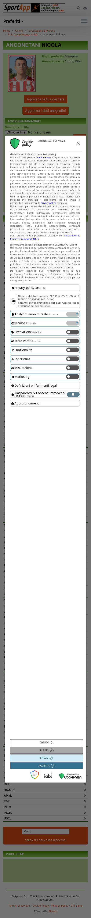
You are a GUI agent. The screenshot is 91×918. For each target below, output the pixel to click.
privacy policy (48, 203)
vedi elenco (43, 157)
